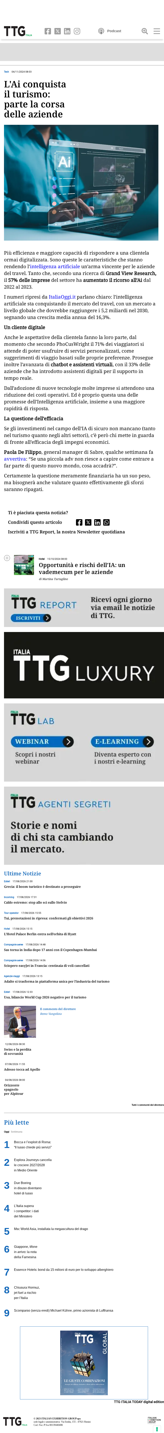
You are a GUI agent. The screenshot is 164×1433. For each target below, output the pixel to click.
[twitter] (57, 31)
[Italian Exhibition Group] (154, 1420)
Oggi (6, 1131)
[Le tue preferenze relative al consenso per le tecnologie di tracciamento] (157, 1429)
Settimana (16, 1131)
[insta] (75, 31)
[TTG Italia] (18, 31)
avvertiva (15, 458)
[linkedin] (66, 31)
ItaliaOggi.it (62, 296)
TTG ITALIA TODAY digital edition (139, 1402)
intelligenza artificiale (55, 266)
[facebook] (47, 31)
